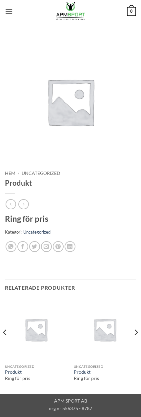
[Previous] (5, 345)
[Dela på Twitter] (34, 246)
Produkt (13, 372)
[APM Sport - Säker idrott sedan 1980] (70, 11)
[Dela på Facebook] (22, 246)
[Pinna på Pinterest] (58, 246)
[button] (9, 11)
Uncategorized (41, 173)
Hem (10, 173)
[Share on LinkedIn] (70, 246)
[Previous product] (23, 204)
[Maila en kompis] (46, 246)
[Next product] (11, 204)
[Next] (136, 345)
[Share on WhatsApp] (11, 246)
